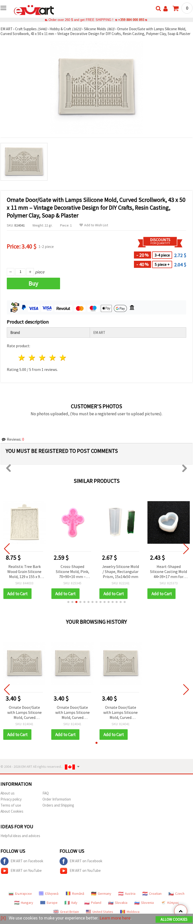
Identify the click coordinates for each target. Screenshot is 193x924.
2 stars (32, 358)
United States (102, 911)
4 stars (52, 358)
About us (8, 793)
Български (23, 893)
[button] (68, 602)
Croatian (155, 893)
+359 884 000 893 (131, 20)
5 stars (63, 358)
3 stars (42, 358)
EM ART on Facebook (27, 860)
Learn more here (115, 918)
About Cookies (12, 811)
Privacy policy (11, 799)
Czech (179, 893)
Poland (96, 902)
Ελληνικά (52, 893)
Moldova (133, 911)
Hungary (27, 902)
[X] (3, 918)
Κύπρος (173, 902)
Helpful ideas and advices (20, 835)
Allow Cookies (174, 919)
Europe (52, 902)
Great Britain (69, 911)
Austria (130, 893)
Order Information (56, 799)
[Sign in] (165, 9)
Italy (74, 902)
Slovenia (147, 902)
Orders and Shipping (58, 805)
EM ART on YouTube (26, 870)
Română (78, 893)
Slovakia (121, 902)
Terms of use (11, 805)
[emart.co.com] (34, 9)
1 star (22, 358)
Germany (104, 893)
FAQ (45, 793)
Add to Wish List (96, 225)
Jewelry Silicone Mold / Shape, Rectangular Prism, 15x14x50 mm (120, 571)
